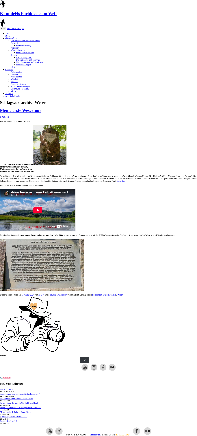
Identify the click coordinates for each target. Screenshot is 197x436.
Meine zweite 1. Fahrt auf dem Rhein (15, 412)
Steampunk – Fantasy (20, 89)
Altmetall (9, 93)
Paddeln (14, 81)
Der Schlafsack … (8, 389)
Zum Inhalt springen (15, 28)
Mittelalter (15, 79)
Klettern (14, 67)
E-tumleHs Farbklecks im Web (28, 13)
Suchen (3, 355)
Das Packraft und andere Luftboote (25, 40)
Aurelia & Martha (12, 96)
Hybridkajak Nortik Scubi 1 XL (13, 417)
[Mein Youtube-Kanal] (85, 371)
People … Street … (19, 84)
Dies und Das (16, 74)
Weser (119, 295)
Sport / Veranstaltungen (20, 86)
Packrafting (97, 295)
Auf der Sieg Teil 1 (24, 57)
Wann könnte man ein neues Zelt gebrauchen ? (20, 394)
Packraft (14, 43)
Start (7, 33)
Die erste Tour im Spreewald (28, 60)
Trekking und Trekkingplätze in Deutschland (19, 403)
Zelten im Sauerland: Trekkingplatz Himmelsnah (20, 407)
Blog (7, 36)
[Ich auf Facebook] (103, 371)
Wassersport (62, 295)
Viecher (14, 91)
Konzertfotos (16, 77)
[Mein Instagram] (94, 371)
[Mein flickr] (112, 371)
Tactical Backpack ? (8, 421)
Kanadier (14, 48)
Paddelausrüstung (23, 45)
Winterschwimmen (19, 50)
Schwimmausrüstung (25, 53)
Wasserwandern (109, 295)
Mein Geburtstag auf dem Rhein (29, 62)
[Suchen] (84, 360)
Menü (3, 29)
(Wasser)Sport (11, 38)
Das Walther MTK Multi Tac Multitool (16, 398)
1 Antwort (4, 117)
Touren (14, 55)
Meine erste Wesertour (20, 110)
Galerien (9, 69)
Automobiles (16, 72)
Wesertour (121, 181)
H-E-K (41, 295)
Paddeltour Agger (23, 65)
